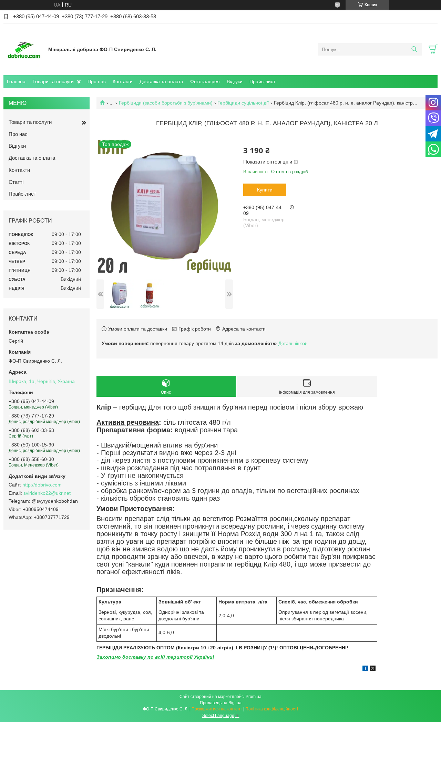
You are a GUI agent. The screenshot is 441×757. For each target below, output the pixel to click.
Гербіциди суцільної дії (243, 103)
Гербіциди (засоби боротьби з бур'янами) (166, 103)
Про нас (97, 81)
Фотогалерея (205, 81)
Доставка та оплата (161, 81)
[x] (373, 669)
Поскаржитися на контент (217, 709)
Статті (16, 182)
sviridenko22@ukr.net (47, 493)
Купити (265, 190)
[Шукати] (414, 49)
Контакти (123, 81)
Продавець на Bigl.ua (221, 702)
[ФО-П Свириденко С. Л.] (24, 49)
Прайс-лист (262, 81)
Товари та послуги (53, 81)
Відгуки (235, 81)
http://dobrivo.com (42, 485)
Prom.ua (253, 696)
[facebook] (365, 669)
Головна (16, 81)
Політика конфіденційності (271, 709)
